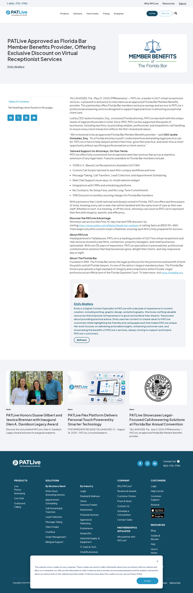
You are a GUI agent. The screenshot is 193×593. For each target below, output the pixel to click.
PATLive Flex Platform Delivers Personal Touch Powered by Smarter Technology (93, 419)
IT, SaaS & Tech (88, 546)
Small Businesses (89, 551)
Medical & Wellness (90, 496)
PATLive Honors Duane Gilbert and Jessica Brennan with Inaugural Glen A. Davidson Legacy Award (34, 419)
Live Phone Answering (19, 490)
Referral (155, 504)
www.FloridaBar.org (172, 272)
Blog (153, 530)
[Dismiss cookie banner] (157, 561)
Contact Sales (124, 519)
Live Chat (19, 498)
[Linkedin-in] (155, 463)
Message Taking (53, 521)
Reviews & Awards (126, 491)
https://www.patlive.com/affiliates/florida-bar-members (109, 225)
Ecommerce (86, 528)
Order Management (55, 536)
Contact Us (123, 506)
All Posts (82, 339)
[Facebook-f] (140, 463)
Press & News (124, 501)
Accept (147, 581)
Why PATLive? (124, 486)
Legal (83, 491)
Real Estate (86, 509)
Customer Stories (126, 496)
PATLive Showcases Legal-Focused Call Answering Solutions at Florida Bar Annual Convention (157, 419)
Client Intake (52, 526)
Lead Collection (53, 516)
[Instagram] (147, 463)
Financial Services (89, 514)
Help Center (157, 491)
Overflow (50, 531)
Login (154, 486)
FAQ (153, 544)
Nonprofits (85, 533)
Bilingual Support (54, 541)
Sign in (182, 3)
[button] (151, 3)
